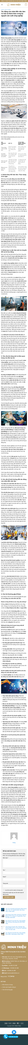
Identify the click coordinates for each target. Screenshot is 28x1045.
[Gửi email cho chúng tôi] (13, 976)
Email (4, 876)
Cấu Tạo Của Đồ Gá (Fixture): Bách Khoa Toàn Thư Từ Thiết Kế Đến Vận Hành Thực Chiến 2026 (16, 910)
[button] (2, 4)
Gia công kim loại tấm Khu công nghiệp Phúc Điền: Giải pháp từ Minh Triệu (15, 933)
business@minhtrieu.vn (13, 973)
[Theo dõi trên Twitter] (11, 976)
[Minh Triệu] (14, 4)
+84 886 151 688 (13, 1036)
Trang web (5, 883)
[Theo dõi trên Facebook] (8, 976)
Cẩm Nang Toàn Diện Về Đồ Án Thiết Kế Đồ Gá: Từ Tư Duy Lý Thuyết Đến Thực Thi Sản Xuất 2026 (15, 916)
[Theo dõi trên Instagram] (10, 976)
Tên (4, 870)
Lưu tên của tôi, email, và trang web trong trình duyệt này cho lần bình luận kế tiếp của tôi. (13, 892)
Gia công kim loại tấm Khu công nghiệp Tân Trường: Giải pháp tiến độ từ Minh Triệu (15, 922)
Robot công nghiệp (6, 9)
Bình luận (5, 857)
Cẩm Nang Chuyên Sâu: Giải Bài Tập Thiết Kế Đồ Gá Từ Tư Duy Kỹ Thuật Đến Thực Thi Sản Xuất (16, 928)
